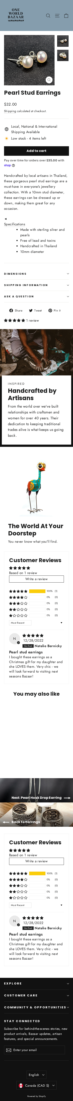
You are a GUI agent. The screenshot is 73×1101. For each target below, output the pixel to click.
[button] (15, 320)
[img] (33, 635)
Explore (13, 983)
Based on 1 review (23, 572)
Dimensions (15, 274)
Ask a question (19, 296)
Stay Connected (22, 1021)
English (34, 1074)
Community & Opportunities (35, 1007)
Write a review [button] (36, 578)
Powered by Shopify (36, 1096)
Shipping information (26, 285)
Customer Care (21, 995)
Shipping (10, 111)
